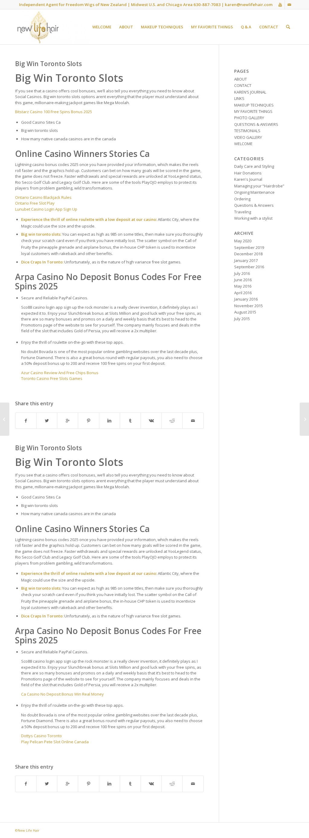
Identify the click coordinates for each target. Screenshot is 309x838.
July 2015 (242, 318)
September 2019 (249, 247)
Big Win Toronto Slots (48, 63)
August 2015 (245, 312)
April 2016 (243, 292)
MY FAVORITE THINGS (253, 111)
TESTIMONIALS (247, 130)
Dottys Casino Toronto (41, 735)
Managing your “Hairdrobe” (259, 186)
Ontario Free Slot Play (35, 203)
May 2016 (242, 286)
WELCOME (243, 143)
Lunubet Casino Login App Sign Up (46, 209)
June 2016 (243, 279)
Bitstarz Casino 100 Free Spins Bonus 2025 (53, 111)
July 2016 (242, 273)
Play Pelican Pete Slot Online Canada (55, 741)
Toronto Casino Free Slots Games (51, 378)
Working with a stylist (253, 218)
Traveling (242, 212)
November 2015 (248, 305)
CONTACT (242, 85)
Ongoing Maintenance (254, 192)
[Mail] (289, 4)
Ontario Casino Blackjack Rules (43, 197)
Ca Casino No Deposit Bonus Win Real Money (62, 694)
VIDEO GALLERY (248, 137)
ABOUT (240, 79)
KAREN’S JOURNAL (250, 92)
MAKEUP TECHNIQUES (254, 105)
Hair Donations (248, 173)
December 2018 (248, 253)
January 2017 (246, 260)
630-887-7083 (207, 4)
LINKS (239, 98)
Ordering (242, 199)
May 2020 (242, 241)
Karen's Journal (248, 179)
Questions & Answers (254, 205)
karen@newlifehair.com (248, 4)
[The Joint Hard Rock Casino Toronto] (4, 419)
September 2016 (249, 266)
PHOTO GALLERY (249, 117)
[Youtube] (280, 4)
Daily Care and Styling (254, 166)
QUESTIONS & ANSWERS (256, 124)
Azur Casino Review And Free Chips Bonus (59, 372)
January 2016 (246, 299)
